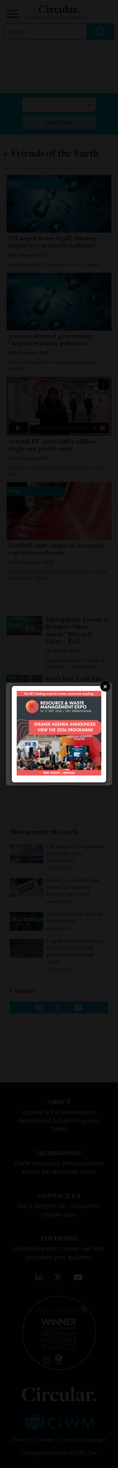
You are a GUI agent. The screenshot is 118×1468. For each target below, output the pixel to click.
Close (105, 686)
